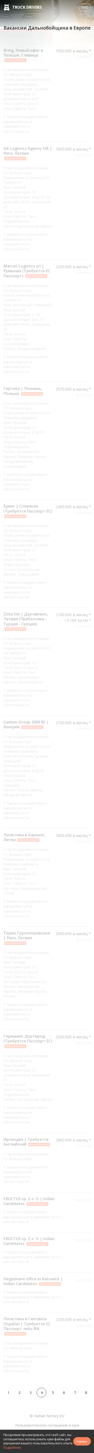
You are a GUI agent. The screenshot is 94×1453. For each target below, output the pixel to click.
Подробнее (12, 1448)
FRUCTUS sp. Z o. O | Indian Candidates (29, 1201)
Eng (84, 7)
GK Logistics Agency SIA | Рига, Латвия (27, 153)
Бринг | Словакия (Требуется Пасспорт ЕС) (27, 510)
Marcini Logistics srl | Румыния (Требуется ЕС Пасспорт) (26, 270)
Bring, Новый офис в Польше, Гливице (23, 55)
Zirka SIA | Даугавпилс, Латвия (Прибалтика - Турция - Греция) (25, 620)
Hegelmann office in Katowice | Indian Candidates (33, 1281)
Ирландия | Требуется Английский (26, 1142)
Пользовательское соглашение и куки (47, 1425)
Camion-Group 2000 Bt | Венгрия (26, 724)
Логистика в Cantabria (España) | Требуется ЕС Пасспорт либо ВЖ (26, 1325)
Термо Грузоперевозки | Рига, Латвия (26, 937)
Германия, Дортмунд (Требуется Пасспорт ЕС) (27, 1040)
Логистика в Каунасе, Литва (24, 837)
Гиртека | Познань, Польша (22, 391)
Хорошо (82, 1441)
